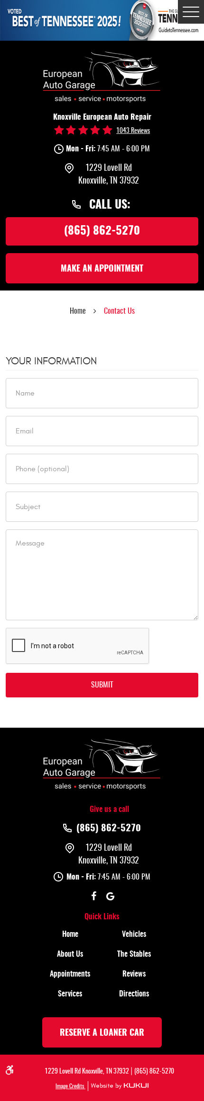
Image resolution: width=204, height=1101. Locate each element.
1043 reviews (133, 131)
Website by (118, 1086)
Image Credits (70, 1086)
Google (110, 896)
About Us (70, 954)
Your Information (51, 361)
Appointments (70, 974)
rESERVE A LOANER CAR (102, 1033)
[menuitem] (70, 934)
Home (78, 311)
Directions (134, 994)
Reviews (134, 974)
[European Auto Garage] (102, 75)
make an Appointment (102, 269)
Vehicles (134, 934)
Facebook (93, 896)
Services (70, 994)
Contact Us (119, 311)
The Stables (134, 954)
